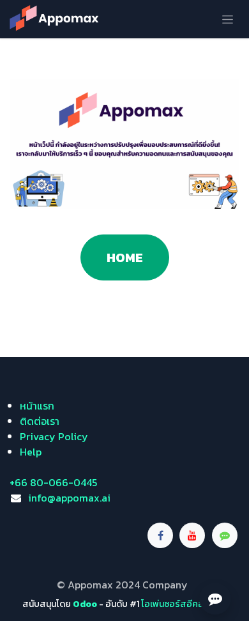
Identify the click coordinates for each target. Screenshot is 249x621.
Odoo (86, 604)
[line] (225, 535)
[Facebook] (160, 535)
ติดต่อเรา (39, 421)
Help (31, 451)
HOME (125, 257)
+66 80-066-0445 (53, 482)
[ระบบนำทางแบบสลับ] (227, 19)
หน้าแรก (37, 405)
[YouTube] (192, 535)
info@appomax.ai (69, 497)
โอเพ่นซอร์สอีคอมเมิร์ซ (184, 604)
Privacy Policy (54, 436)
